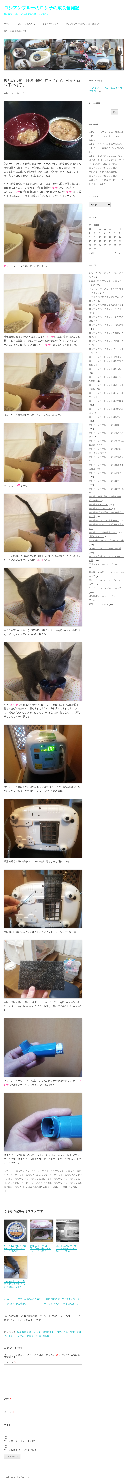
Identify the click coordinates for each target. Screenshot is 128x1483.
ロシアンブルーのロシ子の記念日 (105, 472)
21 (120, 241)
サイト (7, 1425)
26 (110, 245)
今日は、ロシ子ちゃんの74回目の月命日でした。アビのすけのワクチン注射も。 (106, 136)
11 (105, 237)
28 (120, 245)
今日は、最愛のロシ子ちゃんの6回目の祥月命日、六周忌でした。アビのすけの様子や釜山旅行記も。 (106, 160)
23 (95, 245)
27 (115, 245)
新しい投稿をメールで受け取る (20, 1450)
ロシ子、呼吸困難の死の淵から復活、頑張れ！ (37, 1187)
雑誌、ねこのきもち (98, 604)
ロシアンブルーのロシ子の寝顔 (104, 425)
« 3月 (91, 253)
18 (105, 241)
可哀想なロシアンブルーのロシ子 (105, 548)
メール (9, 1412)
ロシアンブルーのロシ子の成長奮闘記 (41, 7)
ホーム (7, 24)
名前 (8, 1399)
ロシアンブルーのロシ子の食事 (36, 1183)
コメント (10, 1362)
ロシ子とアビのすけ (98, 504)
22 (90, 245)
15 (90, 241)
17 (100, 241)
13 (115, 237)
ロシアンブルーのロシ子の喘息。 (105, 417)
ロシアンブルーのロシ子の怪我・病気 (33, 1179)
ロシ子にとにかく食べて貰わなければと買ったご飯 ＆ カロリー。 (67, 1250)
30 (95, 249)
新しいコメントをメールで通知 (20, 1441)
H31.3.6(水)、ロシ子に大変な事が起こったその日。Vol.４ (14, 1284)
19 (110, 241)
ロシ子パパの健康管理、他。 (103, 532)
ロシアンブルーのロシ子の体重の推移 (83, 24)
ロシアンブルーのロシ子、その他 (32, 1171)
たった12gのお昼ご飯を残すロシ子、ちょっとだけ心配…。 (15, 1249)
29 (90, 249)
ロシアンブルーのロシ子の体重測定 (106, 401)
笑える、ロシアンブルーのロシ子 (105, 588)
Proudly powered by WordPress (16, 1477)
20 (115, 241)
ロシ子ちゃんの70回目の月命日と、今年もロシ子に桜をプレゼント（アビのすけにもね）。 (106, 180)
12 (110, 237)
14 (120, 237)
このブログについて (26, 24)
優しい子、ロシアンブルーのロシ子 (106, 540)
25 (105, 245)
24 (100, 245)
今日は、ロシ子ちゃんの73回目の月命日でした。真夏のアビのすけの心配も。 (106, 148)
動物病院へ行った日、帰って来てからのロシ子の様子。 (40, 1249)
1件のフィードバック (14, 93)
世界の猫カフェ (96, 536)
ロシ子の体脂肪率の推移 (15, 31)
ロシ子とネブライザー (100, 508)
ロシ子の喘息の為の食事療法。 (104, 520)
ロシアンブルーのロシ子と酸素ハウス (28, 1175)
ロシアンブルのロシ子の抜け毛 (104, 305)
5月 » (117, 253)
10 (100, 237)
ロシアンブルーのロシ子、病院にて (106, 325)
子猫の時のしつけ (51, 24)
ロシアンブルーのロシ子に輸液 (104, 357)
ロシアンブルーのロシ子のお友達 (105, 369)
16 (95, 241)
